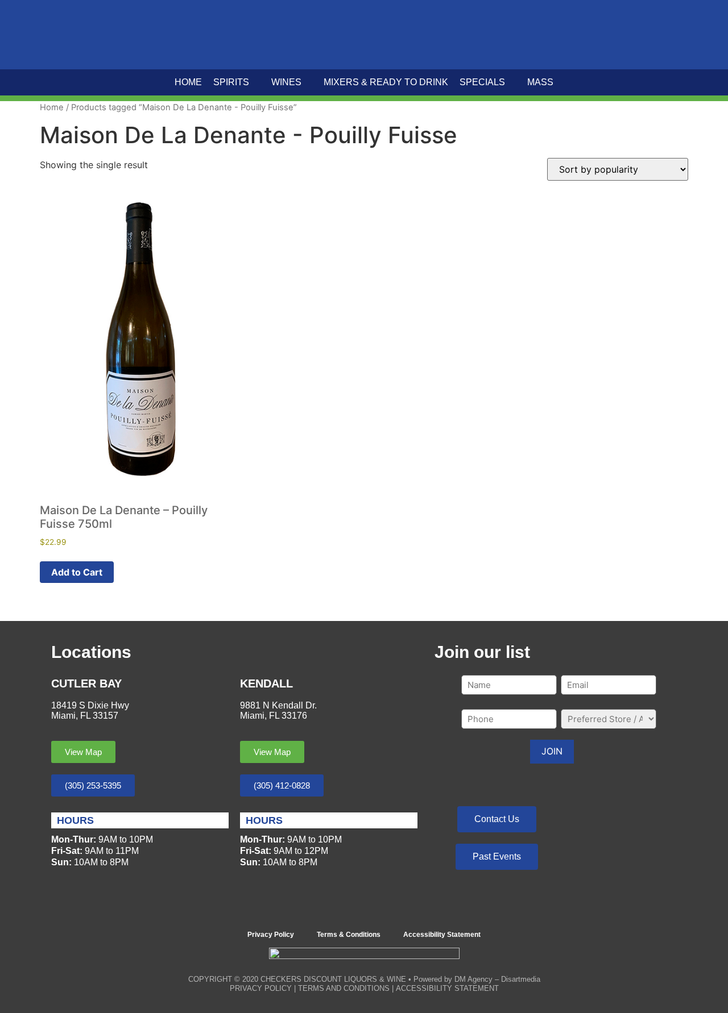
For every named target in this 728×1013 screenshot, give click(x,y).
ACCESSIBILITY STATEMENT (447, 988)
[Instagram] (380, 907)
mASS (540, 82)
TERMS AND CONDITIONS (344, 988)
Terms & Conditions (348, 935)
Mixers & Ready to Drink (386, 82)
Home (188, 82)
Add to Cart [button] (76, 572)
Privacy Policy (270, 935)
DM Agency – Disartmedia (497, 979)
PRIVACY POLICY (261, 988)
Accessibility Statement (442, 935)
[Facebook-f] (348, 907)
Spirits (231, 82)
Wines (286, 82)
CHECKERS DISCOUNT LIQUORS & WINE (333, 979)
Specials (482, 82)
